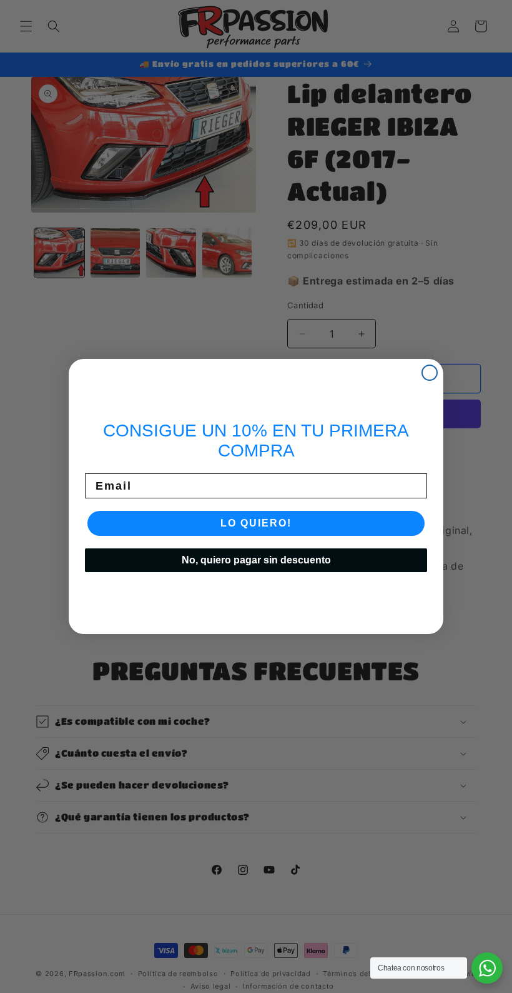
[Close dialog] (429, 372)
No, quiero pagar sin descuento (256, 560)
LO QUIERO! (256, 523)
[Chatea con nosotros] (487, 968)
